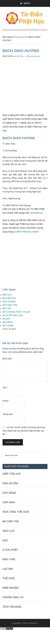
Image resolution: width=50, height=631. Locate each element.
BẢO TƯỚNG (9, 302)
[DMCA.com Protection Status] (6, 629)
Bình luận (8, 359)
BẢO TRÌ (7, 308)
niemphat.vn (36, 213)
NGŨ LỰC (9, 530)
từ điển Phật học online (26, 231)
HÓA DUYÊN (10, 483)
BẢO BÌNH (8, 322)
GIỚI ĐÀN (9, 502)
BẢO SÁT (7, 295)
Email (6, 401)
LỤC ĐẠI (8, 568)
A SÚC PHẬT (10, 549)
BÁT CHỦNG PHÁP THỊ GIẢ (16, 312)
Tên (5, 388)
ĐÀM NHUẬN (10, 587)
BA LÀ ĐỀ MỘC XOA (13, 315)
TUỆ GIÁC (9, 578)
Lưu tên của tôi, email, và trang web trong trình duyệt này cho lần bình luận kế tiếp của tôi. (24, 430)
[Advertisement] (25, 87)
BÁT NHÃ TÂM (10, 305)
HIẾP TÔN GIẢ (12, 473)
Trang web (8, 414)
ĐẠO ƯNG (9, 559)
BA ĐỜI (6, 319)
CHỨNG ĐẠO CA (13, 597)
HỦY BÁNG (9, 492)
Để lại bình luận (33, 56)
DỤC (5, 540)
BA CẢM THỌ (9, 298)
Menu (27, 3)
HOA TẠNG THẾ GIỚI (16, 511)
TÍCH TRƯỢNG (12, 606)
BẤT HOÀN (8, 326)
